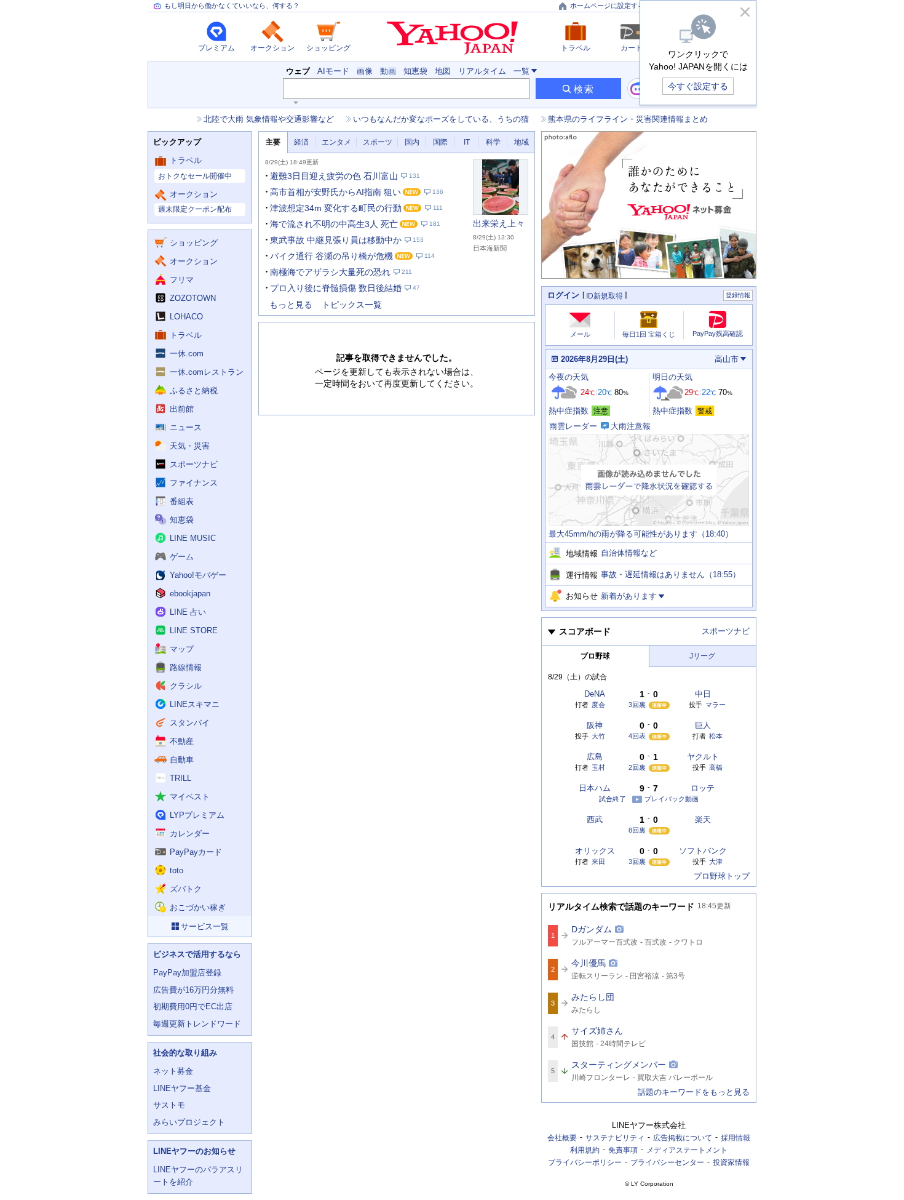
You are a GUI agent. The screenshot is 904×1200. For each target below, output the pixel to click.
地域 (521, 142)
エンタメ (336, 142)
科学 (493, 142)
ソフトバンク (703, 851)
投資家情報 (731, 1162)
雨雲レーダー (573, 426)
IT (467, 142)
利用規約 (585, 1150)
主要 (273, 142)
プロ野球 (595, 656)
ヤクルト (703, 757)
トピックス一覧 (352, 304)
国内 (412, 142)
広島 (595, 757)
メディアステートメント (687, 1150)
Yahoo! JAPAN (452, 38)
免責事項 (623, 1150)
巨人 (703, 725)
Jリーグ (702, 656)
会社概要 (562, 1138)
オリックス (595, 851)
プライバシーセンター (667, 1162)
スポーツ (377, 142)
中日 (703, 694)
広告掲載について (682, 1138)
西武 (595, 819)
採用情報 (735, 1138)
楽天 (703, 819)
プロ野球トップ (722, 876)
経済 (301, 142)
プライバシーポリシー (585, 1162)
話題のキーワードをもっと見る (694, 1092)
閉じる (745, 12)
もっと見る (290, 304)
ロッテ (703, 788)
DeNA (594, 694)
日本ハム (595, 788)
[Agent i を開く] (637, 88)
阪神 (595, 725)
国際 (440, 142)
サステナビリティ (614, 1138)
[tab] (273, 142)
